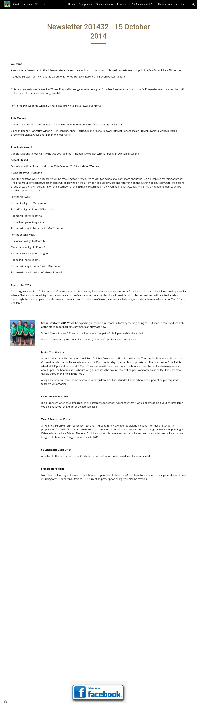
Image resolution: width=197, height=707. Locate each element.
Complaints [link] (85, 4)
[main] (98, 33)
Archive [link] (180, 4)
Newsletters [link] (165, 4)
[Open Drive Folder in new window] (181, 500)
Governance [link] (103, 4)
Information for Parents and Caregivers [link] (135, 4)
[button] (193, 4)
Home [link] (71, 4)
